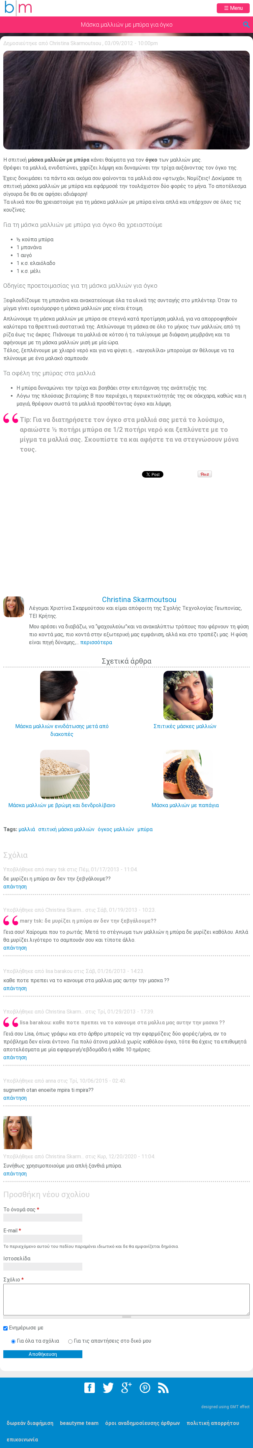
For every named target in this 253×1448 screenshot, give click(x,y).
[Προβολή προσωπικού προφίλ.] (17, 1147)
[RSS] (163, 1387)
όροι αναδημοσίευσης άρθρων (142, 1423)
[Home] (18, 8)
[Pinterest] (145, 1387)
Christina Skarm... (64, 1156)
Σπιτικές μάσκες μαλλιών (185, 726)
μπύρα (145, 829)
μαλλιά (26, 829)
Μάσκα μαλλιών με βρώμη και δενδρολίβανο (61, 805)
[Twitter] (108, 1387)
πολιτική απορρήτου (212, 1423)
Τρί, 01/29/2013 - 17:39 (125, 1012)
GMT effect (240, 1407)
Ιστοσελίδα (16, 1258)
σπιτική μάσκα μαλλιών (66, 829)
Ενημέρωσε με (26, 1328)
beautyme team (79, 1423)
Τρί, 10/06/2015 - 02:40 (97, 1081)
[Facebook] (89, 1387)
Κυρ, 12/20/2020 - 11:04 (125, 1156)
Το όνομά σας (21, 1209)
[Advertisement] (128, 541)
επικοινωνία (22, 1439)
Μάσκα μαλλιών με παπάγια (185, 805)
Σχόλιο (13, 1280)
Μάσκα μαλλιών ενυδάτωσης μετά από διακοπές (62, 730)
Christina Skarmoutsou (75, 43)
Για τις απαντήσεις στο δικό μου (112, 1341)
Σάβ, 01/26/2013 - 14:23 (114, 971)
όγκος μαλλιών (116, 829)
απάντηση (15, 886)
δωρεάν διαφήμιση (30, 1423)
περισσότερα (96, 642)
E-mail (12, 1230)
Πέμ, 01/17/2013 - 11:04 (108, 869)
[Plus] (126, 1387)
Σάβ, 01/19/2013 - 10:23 (126, 910)
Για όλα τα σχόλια (38, 1341)
